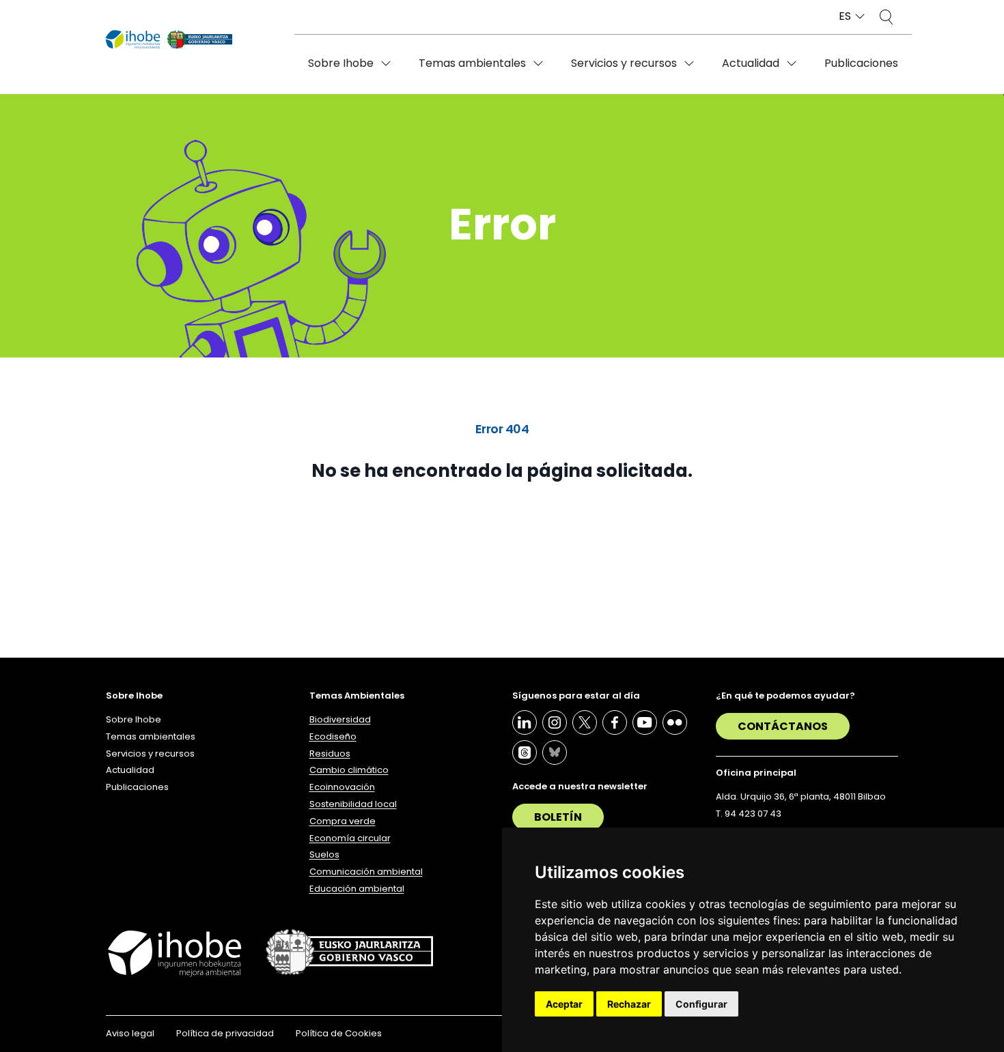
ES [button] (845, 17)
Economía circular (350, 838)
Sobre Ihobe (341, 63)
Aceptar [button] (564, 1004)
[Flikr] (675, 722)
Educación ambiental (356, 888)
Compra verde (342, 821)
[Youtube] (645, 722)
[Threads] (524, 752)
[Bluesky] (554, 752)
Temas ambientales (472, 63)
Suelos (324, 854)
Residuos (329, 753)
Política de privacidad (225, 1033)
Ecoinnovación (342, 786)
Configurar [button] (701, 1004)
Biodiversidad (340, 719)
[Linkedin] (524, 722)
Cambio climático (349, 769)
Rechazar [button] (629, 1004)
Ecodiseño (333, 736)
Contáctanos (783, 726)
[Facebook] (615, 722)
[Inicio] (169, 40)
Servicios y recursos (624, 63)
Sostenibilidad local (353, 804)
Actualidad (750, 63)
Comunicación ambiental (366, 871)
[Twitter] (584, 722)
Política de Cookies (339, 1033)
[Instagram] (554, 722)
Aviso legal (130, 1033)
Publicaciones (861, 63)
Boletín (558, 817)
